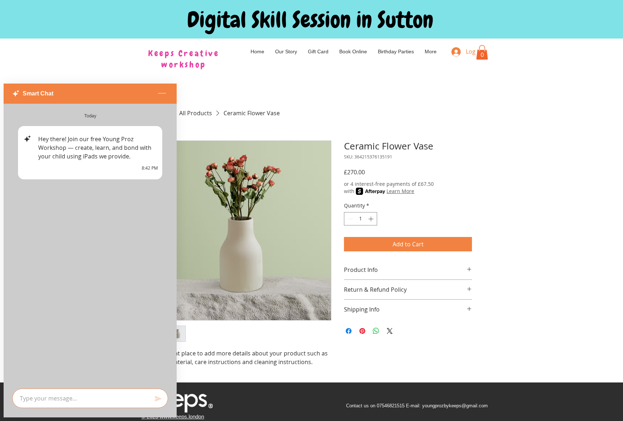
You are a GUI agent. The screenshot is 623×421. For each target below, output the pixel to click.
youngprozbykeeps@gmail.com (455, 405)
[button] (482, 52)
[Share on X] (389, 331)
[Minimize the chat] (162, 93)
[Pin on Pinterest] (362, 331)
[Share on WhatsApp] (376, 331)
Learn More (400, 191)
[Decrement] (349, 218)
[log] (90, 244)
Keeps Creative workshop (183, 59)
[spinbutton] (360, 218)
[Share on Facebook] (348, 331)
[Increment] (371, 218)
